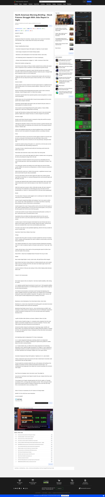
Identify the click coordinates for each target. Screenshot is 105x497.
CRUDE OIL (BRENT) (79, 172)
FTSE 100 (78, 21)
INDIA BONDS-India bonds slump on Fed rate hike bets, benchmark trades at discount (30, 444)
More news (50, 464)
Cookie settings (44, 492)
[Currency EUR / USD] (35, 28)
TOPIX (77, 31)
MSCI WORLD (79, 35)
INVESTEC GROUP (79, 81)
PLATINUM (77, 174)
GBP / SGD (77, 155)
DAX (77, 22)
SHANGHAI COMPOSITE (80, 30)
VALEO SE (78, 111)
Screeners (59, 4)
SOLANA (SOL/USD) (80, 190)
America (85, 12)
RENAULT (78, 112)
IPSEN (77, 117)
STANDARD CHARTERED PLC (81, 85)
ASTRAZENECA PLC (80, 73)
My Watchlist (78, 60)
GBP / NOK (77, 147)
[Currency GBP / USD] (44, 28)
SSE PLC (78, 80)
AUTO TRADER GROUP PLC (81, 87)
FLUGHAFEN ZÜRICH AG (80, 119)
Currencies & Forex (83, 158)
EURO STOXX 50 (79, 25)
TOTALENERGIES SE (80, 67)
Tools (64, 4)
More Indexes (83, 42)
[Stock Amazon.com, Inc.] (25, 28)
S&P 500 (78, 26)
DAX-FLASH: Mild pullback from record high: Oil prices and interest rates (28, 459)
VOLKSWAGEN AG (79, 62)
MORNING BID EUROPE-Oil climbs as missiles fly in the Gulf (27, 461)
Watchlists (48, 4)
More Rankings (83, 102)
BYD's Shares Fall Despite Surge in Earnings (24, 452)
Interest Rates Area (83, 213)
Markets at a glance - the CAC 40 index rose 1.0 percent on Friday (28, 448)
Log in (85, 1)
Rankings (69, 4)
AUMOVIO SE (79, 110)
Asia (89, 12)
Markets (16, 4)
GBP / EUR (77, 142)
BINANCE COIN (79, 191)
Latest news (71, 53)
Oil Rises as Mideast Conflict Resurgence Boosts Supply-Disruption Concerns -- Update (31, 442)
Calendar (30, 4)
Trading (54, 4)
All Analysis (71, 96)
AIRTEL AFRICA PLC (80, 88)
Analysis (25, 4)
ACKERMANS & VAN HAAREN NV (82, 107)
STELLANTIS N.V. (79, 63)
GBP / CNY (77, 152)
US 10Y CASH (79, 207)
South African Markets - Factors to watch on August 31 (26, 436)
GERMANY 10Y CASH (80, 208)
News (20, 4)
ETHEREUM (78, 189)
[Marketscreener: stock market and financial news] (21, 1)
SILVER (77, 173)
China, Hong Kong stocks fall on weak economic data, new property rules (29, 446)
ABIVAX (78, 114)
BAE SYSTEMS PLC (80, 89)
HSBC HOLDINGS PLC (80, 82)
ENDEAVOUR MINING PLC (81, 92)
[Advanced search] (64, 1)
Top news (57, 13)
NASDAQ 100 (79, 27)
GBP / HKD (77, 153)
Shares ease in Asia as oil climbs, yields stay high (25, 438)
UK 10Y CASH (79, 206)
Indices (77, 12)
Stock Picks (36, 4)
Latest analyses (58, 57)
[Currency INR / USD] (32, 30)
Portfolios (43, 4)
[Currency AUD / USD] (23, 30)
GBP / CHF (77, 143)
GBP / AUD (77, 151)
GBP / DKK (77, 148)
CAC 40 (87, 39)
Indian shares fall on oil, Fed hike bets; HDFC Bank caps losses (27, 450)
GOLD (76, 169)
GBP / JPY (77, 156)
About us (50, 492)
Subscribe (89, 1)
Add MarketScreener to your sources (41, 25)
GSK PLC (78, 68)
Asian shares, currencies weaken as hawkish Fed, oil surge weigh (28, 440)
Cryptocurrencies (78, 179)
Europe (81, 12)
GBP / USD (77, 141)
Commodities (78, 161)
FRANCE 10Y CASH (80, 211)
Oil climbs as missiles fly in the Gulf (23, 457)
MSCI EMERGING (79, 34)
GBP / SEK (77, 146)
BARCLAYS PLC (79, 66)
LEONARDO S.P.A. (79, 118)
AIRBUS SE (78, 70)
